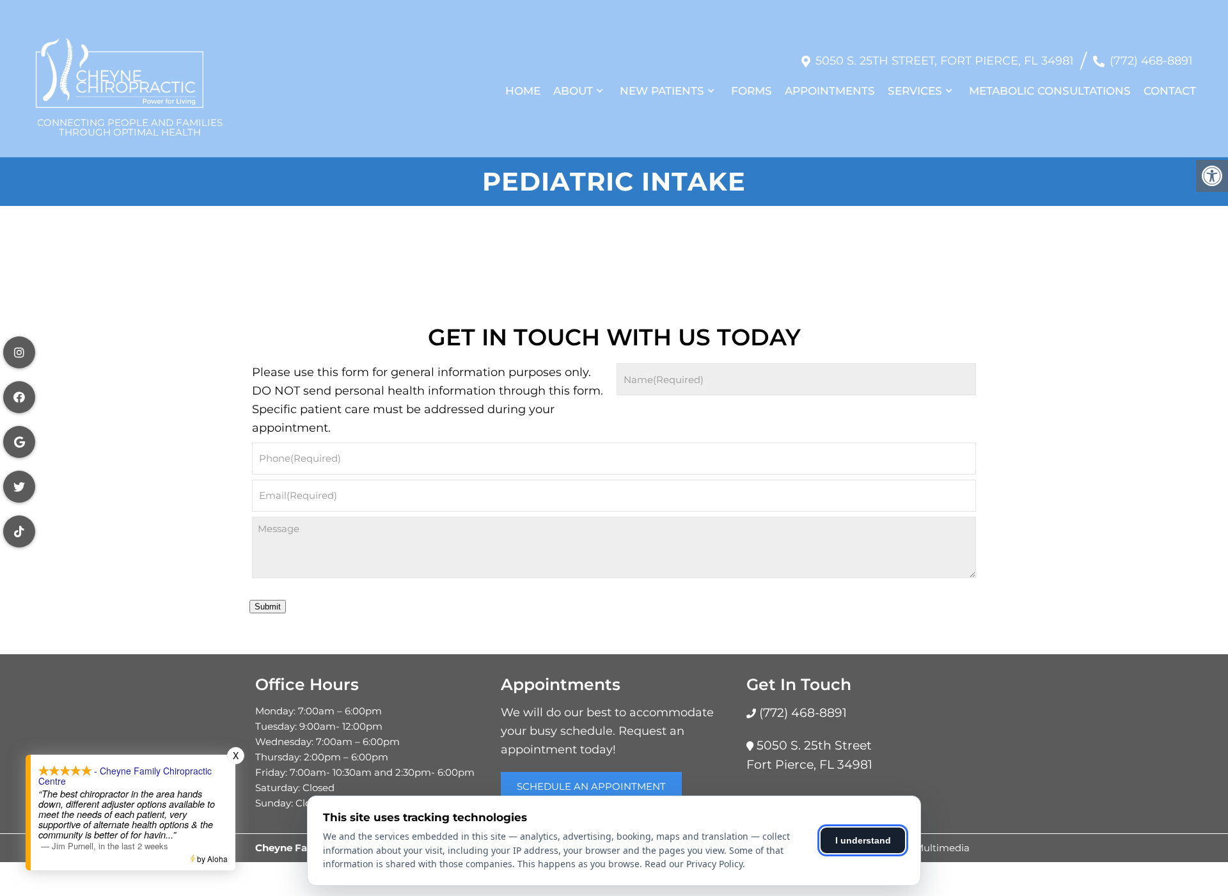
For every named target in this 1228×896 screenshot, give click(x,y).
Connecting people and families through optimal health (130, 126)
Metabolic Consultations (1050, 90)
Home (522, 90)
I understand (863, 840)
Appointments (830, 90)
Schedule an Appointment (591, 786)
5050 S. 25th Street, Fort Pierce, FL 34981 (944, 61)
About (573, 90)
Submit (268, 606)
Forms (751, 90)
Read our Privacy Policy (694, 864)
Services (915, 90)
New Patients (662, 90)
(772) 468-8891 (1151, 61)
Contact (1170, 90)
